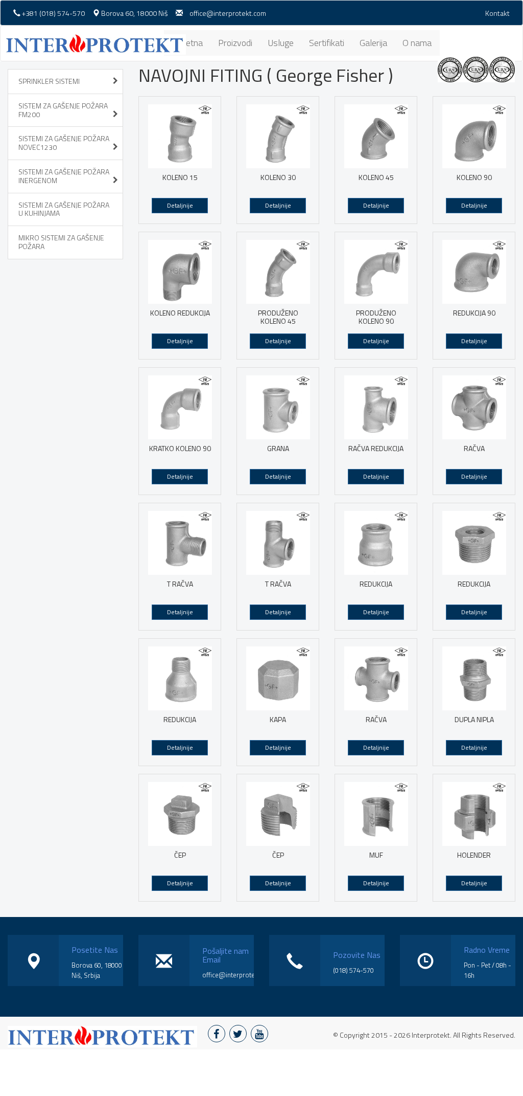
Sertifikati (326, 43)
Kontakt (497, 13)
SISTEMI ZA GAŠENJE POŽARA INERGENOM (63, 176)
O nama (417, 43)
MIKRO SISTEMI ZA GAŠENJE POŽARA (61, 242)
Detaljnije (180, 205)
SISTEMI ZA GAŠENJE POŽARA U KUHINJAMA (63, 209)
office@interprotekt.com (227, 13)
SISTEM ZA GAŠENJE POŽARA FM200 (63, 110)
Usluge (281, 43)
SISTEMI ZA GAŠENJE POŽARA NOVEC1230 (63, 142)
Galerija (373, 43)
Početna (187, 43)
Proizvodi (235, 43)
